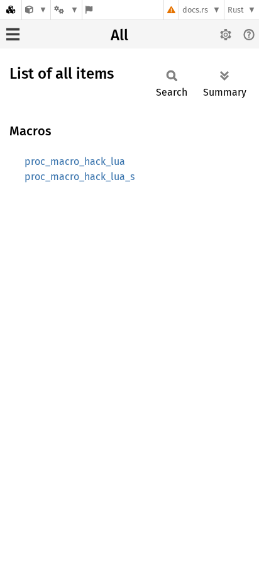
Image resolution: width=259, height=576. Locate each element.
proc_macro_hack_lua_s (80, 177)
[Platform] (66, 10)
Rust (236, 9)
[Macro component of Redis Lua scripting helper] (36, 10)
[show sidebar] (13, 34)
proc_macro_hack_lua (75, 161)
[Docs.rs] (10, 10)
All (119, 35)
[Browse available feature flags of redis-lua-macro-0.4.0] (89, 10)
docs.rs (195, 9)
